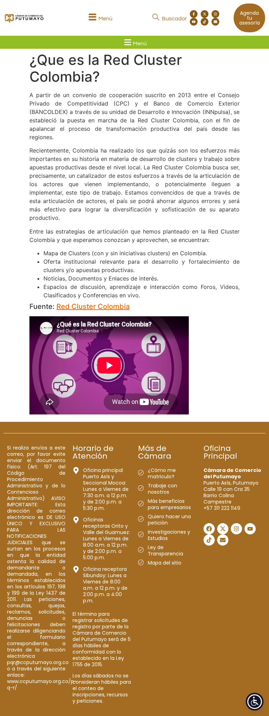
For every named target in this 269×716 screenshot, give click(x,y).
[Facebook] (209, 528)
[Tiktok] (204, 22)
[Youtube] (194, 22)
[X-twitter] (204, 14)
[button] (99, 18)
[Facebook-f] (194, 14)
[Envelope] (215, 22)
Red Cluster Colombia (93, 306)
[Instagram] (215, 14)
